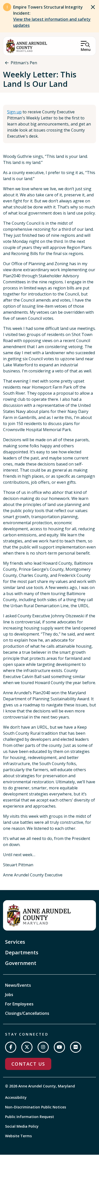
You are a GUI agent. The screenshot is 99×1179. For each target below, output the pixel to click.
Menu (86, 49)
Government (20, 963)
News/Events (18, 985)
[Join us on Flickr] (75, 1047)
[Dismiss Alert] (93, 7)
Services (15, 941)
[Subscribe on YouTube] (59, 1047)
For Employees (19, 1004)
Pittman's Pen (24, 63)
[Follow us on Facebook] (10, 1047)
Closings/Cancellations (27, 1013)
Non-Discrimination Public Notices (35, 1107)
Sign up (14, 112)
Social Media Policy (22, 1126)
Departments (21, 952)
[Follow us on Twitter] (26, 1047)
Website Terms (18, 1135)
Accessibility (16, 1097)
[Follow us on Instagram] (43, 1047)
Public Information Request (29, 1116)
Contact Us (28, 1064)
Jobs (9, 994)
